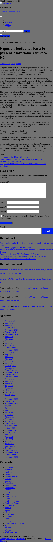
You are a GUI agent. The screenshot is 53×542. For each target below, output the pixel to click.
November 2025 (11, 330)
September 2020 (11, 457)
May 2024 (9, 359)
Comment (4, 182)
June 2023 (9, 383)
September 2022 (11, 403)
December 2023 (11, 370)
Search (2, 227)
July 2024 (9, 354)
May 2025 (9, 339)
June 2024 (9, 357)
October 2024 (10, 348)
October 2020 (10, 455)
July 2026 (9, 323)
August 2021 (10, 432)
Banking (8, 472)
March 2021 (9, 444)
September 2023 (11, 377)
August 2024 (10, 352)
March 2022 (9, 417)
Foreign (8, 492)
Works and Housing (12, 532)
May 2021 (9, 439)
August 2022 (10, 406)
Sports (7, 525)
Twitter (11, 157)
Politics (8, 521)
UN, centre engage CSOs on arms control (16, 247)
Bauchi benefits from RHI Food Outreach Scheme (19, 254)
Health (7, 499)
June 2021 (9, 437)
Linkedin (24, 157)
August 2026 (10, 321)
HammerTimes (5, 7)
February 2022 (10, 419)
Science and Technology (14, 523)
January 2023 (10, 395)
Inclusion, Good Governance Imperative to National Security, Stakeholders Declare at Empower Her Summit (24, 257)
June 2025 (9, 337)
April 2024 (9, 361)
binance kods (5, 306)
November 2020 (11, 452)
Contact (8, 25)
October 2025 (10, 332)
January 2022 (10, 421)
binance (3, 279)
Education (9, 483)
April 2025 (9, 341)
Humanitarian (10, 505)
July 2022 (9, 408)
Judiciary (8, 508)
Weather (8, 530)
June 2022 (9, 410)
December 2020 (11, 450)
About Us (9, 22)
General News (10, 496)
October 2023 (10, 374)
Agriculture (9, 467)
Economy (8, 481)
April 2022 (9, 415)
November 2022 (11, 399)
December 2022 (11, 397)
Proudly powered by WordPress (12, 539)
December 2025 (11, 328)
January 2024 (10, 368)
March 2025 (9, 343)
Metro (7, 512)
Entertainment (10, 485)
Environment (10, 488)
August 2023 (10, 379)
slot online (4, 270)
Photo (7, 519)
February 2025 (10, 345)
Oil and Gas (9, 517)
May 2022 (9, 412)
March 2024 (9, 363)
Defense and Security (13, 476)
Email (3, 207)
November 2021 (11, 426)
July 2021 (9, 435)
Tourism (8, 528)
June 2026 (9, 325)
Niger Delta (9, 514)
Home (7, 27)
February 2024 (10, 366)
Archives (8, 470)
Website (3, 211)
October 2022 (10, 401)
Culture (8, 474)
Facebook (4, 157)
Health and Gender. (12, 501)
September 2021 (11, 430)
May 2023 (9, 386)
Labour (8, 510)
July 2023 (9, 381)
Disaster (8, 479)
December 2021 (11, 424)
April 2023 (9, 388)
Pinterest (17, 157)
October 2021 (10, 428)
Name (3, 202)
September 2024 (11, 350)
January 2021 (10, 448)
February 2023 (10, 392)
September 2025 (11, 334)
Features (8, 490)
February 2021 (10, 446)
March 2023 (9, 390)
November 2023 (11, 372)
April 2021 (9, 441)
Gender (8, 494)
